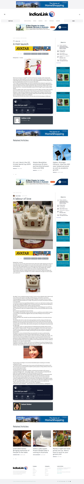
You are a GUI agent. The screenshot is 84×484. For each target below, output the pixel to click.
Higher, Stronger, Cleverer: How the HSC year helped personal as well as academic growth (61, 166)
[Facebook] (58, 481)
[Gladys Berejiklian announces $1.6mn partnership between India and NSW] (42, 152)
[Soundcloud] (64, 481)
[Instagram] (60, 481)
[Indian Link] (42, 14)
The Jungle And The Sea (64, 60)
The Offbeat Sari (62, 51)
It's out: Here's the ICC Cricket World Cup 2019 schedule (22, 164)
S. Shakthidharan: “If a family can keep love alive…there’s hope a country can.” (64, 468)
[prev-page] (13, 174)
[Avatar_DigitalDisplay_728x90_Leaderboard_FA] (33, 48)
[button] (79, 14)
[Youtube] (70, 481)
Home (14, 38)
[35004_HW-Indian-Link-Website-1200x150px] (42, 4)
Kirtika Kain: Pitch (63, 57)
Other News (18, 38)
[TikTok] (66, 481)
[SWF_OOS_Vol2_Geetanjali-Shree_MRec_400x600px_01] (63, 77)
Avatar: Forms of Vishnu (64, 54)
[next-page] (15, 174)
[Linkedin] (62, 481)
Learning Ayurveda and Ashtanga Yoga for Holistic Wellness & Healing (64, 47)
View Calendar (58, 62)
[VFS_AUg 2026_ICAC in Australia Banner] (42, 27)
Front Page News (24, 38)
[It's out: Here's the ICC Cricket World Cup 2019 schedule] (22, 152)
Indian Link (17, 41)
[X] (68, 481)
